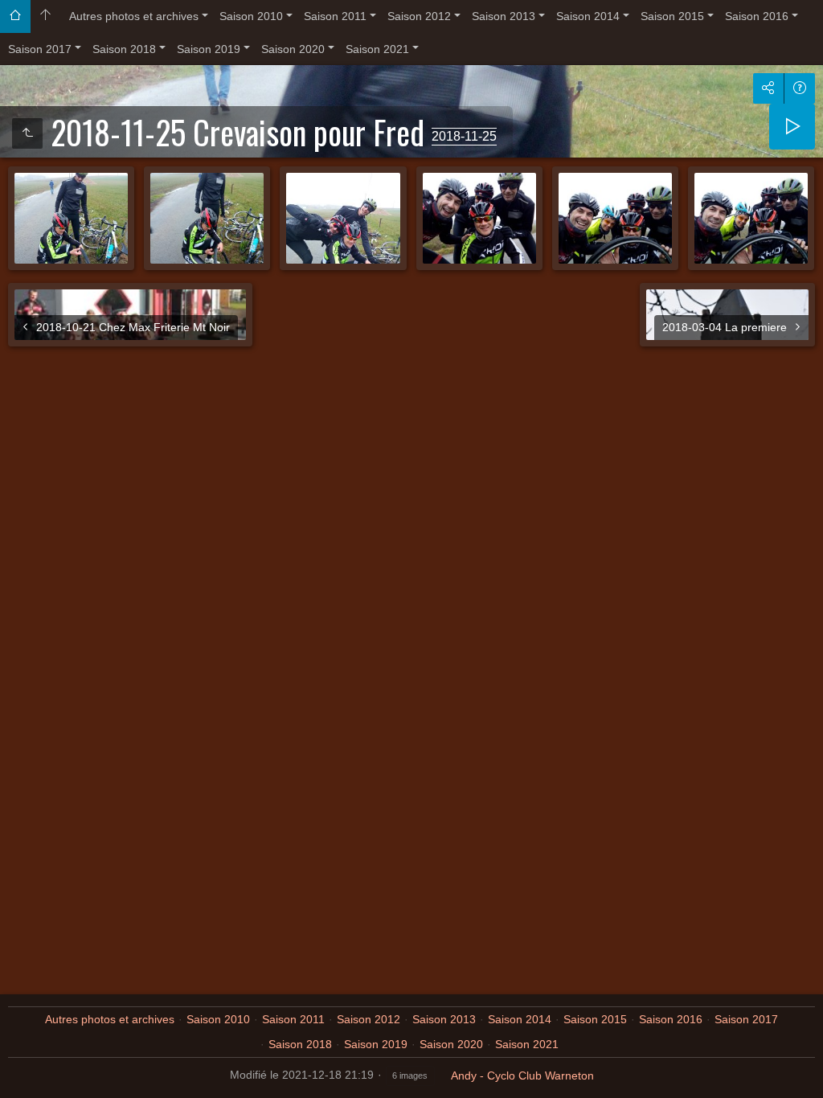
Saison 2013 (503, 16)
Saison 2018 (124, 49)
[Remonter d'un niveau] (27, 133)
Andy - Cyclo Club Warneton (522, 1075)
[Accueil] (15, 16)
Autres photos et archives (134, 16)
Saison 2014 (588, 16)
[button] (19, 1078)
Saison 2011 (335, 16)
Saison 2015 (672, 16)
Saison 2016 (756, 16)
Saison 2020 (293, 49)
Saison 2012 (419, 16)
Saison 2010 (251, 16)
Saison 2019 (208, 49)
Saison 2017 (40, 49)
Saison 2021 (377, 49)
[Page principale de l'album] (46, 16)
